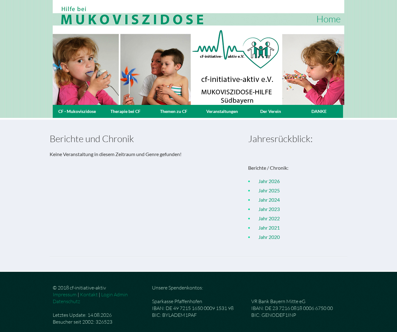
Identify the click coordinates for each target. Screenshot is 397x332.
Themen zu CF (173, 111)
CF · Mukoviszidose (77, 111)
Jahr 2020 (266, 237)
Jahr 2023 (266, 209)
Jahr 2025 (266, 190)
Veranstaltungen (222, 111)
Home (328, 19)
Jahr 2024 (266, 200)
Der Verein (270, 111)
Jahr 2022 (266, 218)
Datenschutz (66, 301)
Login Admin (114, 294)
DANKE (319, 111)
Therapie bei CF (125, 111)
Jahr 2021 (266, 228)
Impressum (65, 294)
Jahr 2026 (266, 181)
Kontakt (89, 294)
